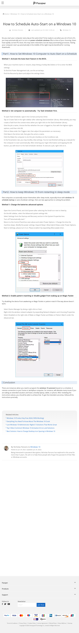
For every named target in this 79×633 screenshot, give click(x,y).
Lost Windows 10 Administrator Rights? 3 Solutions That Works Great (32, 425)
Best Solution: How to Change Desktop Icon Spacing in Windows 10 (31, 431)
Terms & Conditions (12, 623)
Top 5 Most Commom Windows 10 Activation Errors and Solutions (30, 428)
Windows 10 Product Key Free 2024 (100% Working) (25, 418)
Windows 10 (15, 14)
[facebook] (2, 604)
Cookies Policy (32, 623)
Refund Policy (52, 623)
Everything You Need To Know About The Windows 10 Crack (28, 421)
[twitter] (5, 604)
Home (6, 14)
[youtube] (9, 604)
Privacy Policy (23, 623)
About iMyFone (62, 623)
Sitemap (70, 623)
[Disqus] (39, 487)
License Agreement (42, 623)
